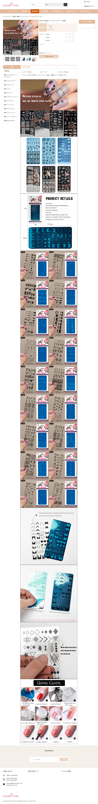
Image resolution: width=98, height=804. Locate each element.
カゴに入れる (49, 56)
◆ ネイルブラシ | (9, 100)
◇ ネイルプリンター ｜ (37, 16)
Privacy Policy (32, 801)
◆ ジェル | (7, 88)
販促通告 (45, 11)
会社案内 (25, 11)
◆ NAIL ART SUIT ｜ (10, 120)
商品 (14, 16)
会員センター (71, 11)
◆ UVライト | (8, 92)
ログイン (92, 6)
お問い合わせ (85, 11)
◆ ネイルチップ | (9, 84)
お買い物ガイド (57, 11)
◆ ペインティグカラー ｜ (11, 116)
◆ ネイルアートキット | (10, 96)
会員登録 (86, 6)
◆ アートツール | (22, 16)
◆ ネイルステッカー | (10, 80)
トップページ (12, 11)
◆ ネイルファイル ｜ (10, 112)
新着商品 (6, 71)
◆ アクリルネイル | (9, 108)
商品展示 (35, 11)
